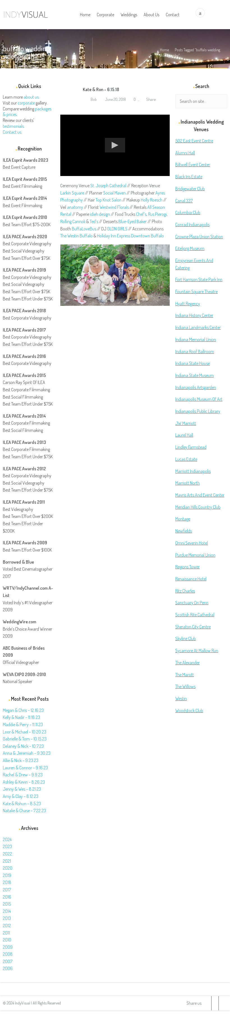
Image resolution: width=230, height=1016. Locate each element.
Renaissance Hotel (190, 579)
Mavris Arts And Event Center (199, 495)
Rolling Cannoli (72, 221)
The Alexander (187, 662)
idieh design (100, 214)
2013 (7, 918)
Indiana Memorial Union (195, 339)
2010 (7, 940)
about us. (32, 97)
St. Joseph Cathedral (108, 185)
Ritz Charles (185, 591)
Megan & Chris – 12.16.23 (23, 710)
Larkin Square (72, 193)
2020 (7, 868)
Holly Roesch (151, 200)
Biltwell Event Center (192, 164)
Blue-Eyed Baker (132, 221)
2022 (7, 854)
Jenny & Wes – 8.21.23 (22, 789)
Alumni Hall (185, 153)
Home (164, 49)
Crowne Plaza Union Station (199, 236)
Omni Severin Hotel (191, 543)
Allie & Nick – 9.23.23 (20, 760)
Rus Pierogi (157, 214)
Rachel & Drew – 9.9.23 (23, 774)
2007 (7, 961)
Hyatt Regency (187, 303)
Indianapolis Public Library (197, 411)
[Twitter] (207, 1003)
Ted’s (94, 221)
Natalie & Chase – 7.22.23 (24, 810)
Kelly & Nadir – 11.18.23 (21, 717)
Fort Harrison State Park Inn (198, 279)
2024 (7, 839)
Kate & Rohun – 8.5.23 (22, 803)
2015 (7, 904)
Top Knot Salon (108, 200)
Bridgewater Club (190, 188)
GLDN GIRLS (117, 229)
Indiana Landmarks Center (198, 327)
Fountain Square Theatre (196, 291)
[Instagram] (222, 1003)
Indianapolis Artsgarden (195, 387)
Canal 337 (184, 200)
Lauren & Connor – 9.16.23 (25, 767)
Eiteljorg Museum (189, 248)
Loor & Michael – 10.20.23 (24, 732)
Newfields (183, 531)
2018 (7, 882)
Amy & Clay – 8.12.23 (20, 796)
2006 (8, 968)
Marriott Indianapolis (193, 471)
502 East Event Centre (194, 141)
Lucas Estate (186, 459)
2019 (7, 875)
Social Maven (114, 193)
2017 (7, 889)
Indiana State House (192, 363)
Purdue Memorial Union (195, 555)
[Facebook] (215, 1003)
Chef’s (141, 214)
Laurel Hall (184, 435)
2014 (7, 911)
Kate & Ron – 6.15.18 (101, 89)
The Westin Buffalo (76, 236)
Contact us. (12, 132)
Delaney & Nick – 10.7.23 (23, 746)
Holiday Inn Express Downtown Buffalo (130, 236)
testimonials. (14, 126)
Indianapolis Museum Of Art (198, 399)
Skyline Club (185, 638)
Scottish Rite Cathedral (194, 614)
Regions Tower (187, 567)
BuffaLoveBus (84, 229)
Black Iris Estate (188, 176)
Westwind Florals (114, 207)
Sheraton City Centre (193, 626)
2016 (7, 897)
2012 (7, 925)
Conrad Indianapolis (192, 224)
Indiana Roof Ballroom (194, 351)
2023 (7, 846)
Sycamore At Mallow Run (196, 650)
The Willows (185, 686)
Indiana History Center (194, 315)
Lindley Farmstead (190, 447)
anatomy (75, 207)
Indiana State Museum (194, 375)
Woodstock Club (189, 710)
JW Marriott (185, 423)
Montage (182, 519)
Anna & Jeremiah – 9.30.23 (26, 753)
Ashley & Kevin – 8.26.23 (24, 782)
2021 (7, 861)
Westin (181, 698)
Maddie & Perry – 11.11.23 (23, 724)
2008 (8, 954)
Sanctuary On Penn (191, 602)
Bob (93, 99)
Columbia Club (187, 212)
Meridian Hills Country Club (197, 507)
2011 (6, 933)
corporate (26, 103)
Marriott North (187, 483)
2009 (8, 947)
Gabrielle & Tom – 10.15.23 (25, 739)
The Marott (184, 674)
